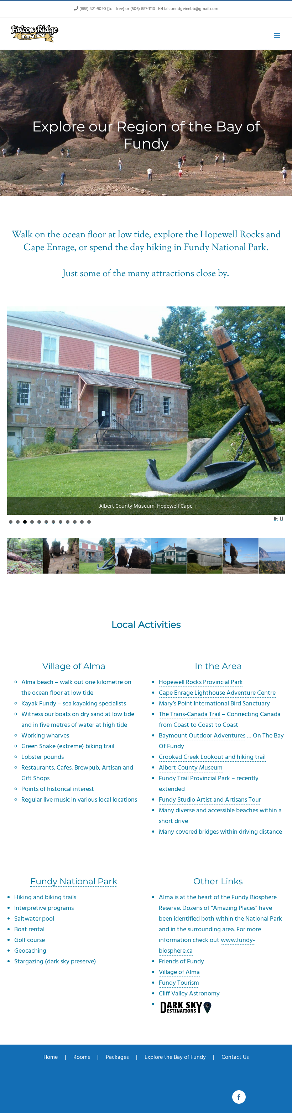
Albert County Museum (191, 767)
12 (89, 522)
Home (50, 1057)
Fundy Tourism (179, 982)
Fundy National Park (73, 881)
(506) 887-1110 (142, 9)
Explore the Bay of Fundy (175, 1057)
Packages (117, 1057)
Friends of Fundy (181, 961)
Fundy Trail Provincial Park (194, 778)
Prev (16, 389)
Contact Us (235, 1057)
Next (275, 389)
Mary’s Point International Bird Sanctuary (214, 703)
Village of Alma (179, 972)
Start (276, 519)
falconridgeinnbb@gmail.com (191, 9)
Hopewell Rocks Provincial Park (201, 682)
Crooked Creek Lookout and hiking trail (212, 756)
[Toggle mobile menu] (277, 35)
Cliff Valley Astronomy (189, 993)
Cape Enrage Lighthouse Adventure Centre (217, 692)
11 (82, 522)
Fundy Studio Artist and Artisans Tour (210, 799)
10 (75, 522)
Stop (281, 519)
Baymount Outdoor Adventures (202, 735)
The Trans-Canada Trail (189, 714)
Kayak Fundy (38, 703)
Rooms (81, 1057)
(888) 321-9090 (92, 9)
